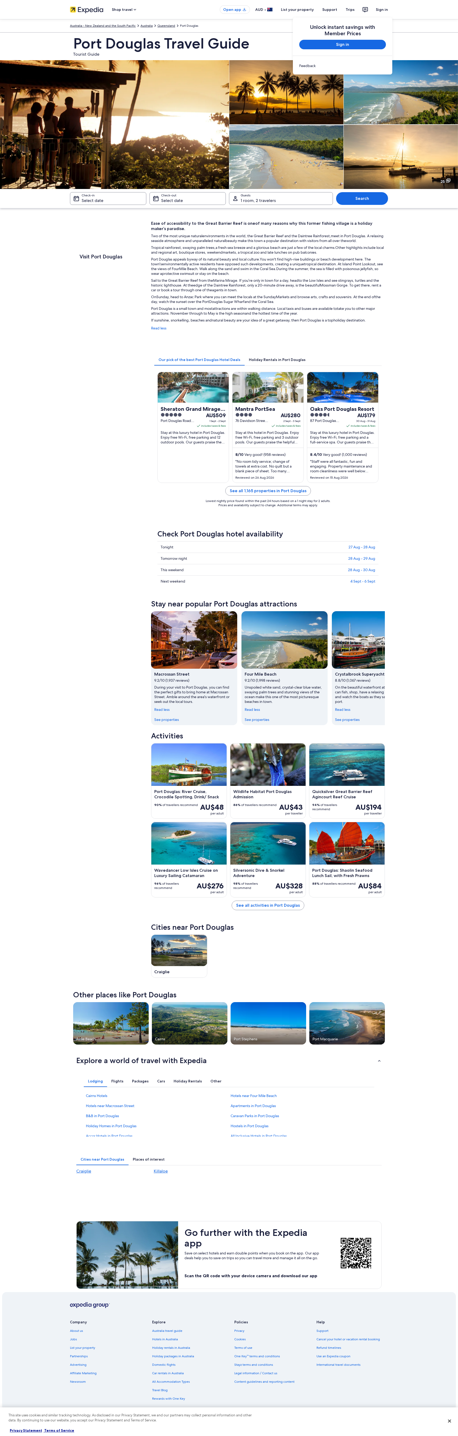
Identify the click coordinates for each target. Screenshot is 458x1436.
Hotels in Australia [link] (165, 1339)
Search (362, 198)
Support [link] (322, 1331)
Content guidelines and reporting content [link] (264, 1382)
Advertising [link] (78, 1365)
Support (329, 9)
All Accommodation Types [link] (171, 1382)
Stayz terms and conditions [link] (253, 1365)
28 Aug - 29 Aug (361, 558)
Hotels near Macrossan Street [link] (110, 1105)
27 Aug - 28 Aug (362, 547)
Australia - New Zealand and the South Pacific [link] (103, 26)
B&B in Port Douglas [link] (102, 1115)
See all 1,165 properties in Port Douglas (268, 490)
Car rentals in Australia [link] (168, 1373)
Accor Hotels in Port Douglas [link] (109, 1136)
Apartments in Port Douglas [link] (253, 1105)
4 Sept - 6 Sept (362, 581)
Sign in (382, 9)
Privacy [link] (239, 1331)
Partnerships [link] (79, 1356)
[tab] (199, 359)
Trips (350, 9)
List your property (297, 9)
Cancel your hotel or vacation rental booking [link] (348, 1339)
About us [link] (76, 1331)
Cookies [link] (240, 1339)
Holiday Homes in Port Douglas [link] (111, 1126)
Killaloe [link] (161, 1171)
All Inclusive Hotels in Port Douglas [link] (259, 1136)
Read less (158, 328)
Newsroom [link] (78, 1382)
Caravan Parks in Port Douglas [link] (255, 1115)
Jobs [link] (73, 1339)
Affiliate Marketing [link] (83, 1373)
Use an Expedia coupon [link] (333, 1356)
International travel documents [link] (338, 1365)
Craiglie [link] (83, 1171)
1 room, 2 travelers (258, 200)
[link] (342, 65)
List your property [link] (82, 1348)
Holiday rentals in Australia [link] (171, 1348)
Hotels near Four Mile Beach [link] (254, 1095)
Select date (92, 200)
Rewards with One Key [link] (168, 1399)
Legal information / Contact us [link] (255, 1373)
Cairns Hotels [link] (96, 1095)
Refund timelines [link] (328, 1348)
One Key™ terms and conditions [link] (257, 1356)
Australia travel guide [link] (167, 1331)
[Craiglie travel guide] (179, 956)
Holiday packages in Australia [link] (173, 1356)
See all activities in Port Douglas (268, 905)
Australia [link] (146, 26)
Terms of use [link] (243, 1348)
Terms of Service (58, 1430)
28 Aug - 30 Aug (361, 569)
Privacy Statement (26, 1430)
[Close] (449, 1421)
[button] (229, 1060)
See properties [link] (166, 719)
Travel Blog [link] (160, 1390)
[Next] (385, 668)
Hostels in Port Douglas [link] (249, 1126)
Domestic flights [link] (163, 1365)
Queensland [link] (166, 26)
